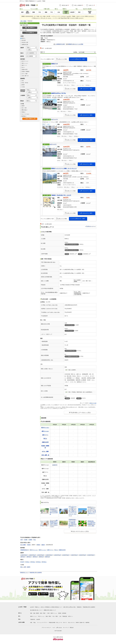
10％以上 (32, 561)
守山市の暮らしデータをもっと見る (80, 412)
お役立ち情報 (21, 622)
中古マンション (41, 616)
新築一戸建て (48, 616)
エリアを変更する (30, 32)
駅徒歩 (22, 100)
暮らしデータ (59, 622)
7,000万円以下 (74, 555)
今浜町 (25, 539)
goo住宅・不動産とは (34, 607)
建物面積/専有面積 (22, 90)
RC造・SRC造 (25, 82)
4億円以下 (41, 556)
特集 (31, 622)
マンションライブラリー (42, 622)
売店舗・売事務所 (25, 71)
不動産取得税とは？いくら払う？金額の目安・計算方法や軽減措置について (72, 523)
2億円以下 (29, 556)
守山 (34, 539)
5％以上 (27, 561)
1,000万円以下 (24, 555)
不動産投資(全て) (24, 549)
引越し (34, 622)
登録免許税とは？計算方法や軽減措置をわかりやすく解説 (91, 523)
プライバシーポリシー (46, 627)
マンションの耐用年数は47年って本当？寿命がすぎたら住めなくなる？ (54, 523)
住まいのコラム (71, 622)
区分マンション (25, 61)
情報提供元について (24, 572)
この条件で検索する (28, 118)
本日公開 (23, 40)
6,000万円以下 (65, 555)
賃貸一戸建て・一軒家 (44, 613)
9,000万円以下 (91, 555)
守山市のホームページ (91, 226)
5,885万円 (54, 465)
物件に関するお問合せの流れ (69, 607)
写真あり (23, 112)
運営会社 (72, 627)
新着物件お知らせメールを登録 (75, 44)
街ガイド (65, 622)
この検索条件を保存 (60, 44)
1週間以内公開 (25, 44)
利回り (22, 53)
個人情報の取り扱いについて (36, 610)
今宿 (21, 539)
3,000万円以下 (40, 555)
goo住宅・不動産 (22, 606)
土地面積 (22, 95)
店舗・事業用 (36, 613)
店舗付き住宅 (24, 69)
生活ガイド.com (92, 403)
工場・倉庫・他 (25, 75)
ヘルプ (53, 627)
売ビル (23, 67)
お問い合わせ (59, 627)
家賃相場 (64, 613)
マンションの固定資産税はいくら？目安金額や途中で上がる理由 (54, 511)
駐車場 (59, 613)
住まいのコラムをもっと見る (80, 531)
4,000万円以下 (49, 555)
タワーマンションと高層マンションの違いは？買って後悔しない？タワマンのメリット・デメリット (72, 511)
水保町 (30, 539)
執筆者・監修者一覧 (80, 622)
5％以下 (22, 561)
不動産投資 (64, 616)
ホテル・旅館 (24, 73)
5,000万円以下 (57, 555)
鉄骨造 (23, 84)
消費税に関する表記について (50, 610)
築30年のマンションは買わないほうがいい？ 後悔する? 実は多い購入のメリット (92, 510)
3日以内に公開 (25, 42)
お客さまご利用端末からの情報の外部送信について (51, 607)
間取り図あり (24, 110)
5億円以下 (47, 556)
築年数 (22, 56)
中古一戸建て (55, 616)
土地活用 (38, 619)
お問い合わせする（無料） (86, 88)
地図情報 (87, 622)
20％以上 (44, 561)
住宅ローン (70, 616)
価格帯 (22, 47)
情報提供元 (79, 607)
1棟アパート (24, 65)
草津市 (29, 544)
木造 (23, 80)
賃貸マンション (54, 613)
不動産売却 (32, 619)
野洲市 (38, 544)
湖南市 (43, 544)
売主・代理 (24, 107)
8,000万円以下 (82, 555)
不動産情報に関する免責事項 (35, 572)
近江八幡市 (23, 544)
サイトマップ (66, 627)
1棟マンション (25, 63)
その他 (23, 86)
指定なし (23, 38)
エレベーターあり (25, 114)
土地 (60, 616)
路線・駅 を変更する (30, 27)
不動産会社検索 (52, 622)
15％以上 (38, 561)
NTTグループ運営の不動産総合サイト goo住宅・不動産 (32, 1)
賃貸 (31, 613)
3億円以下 (35, 556)
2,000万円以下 (32, 555)
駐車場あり (24, 116)
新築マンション (33, 616)
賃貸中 (23, 105)
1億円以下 (22, 556)
